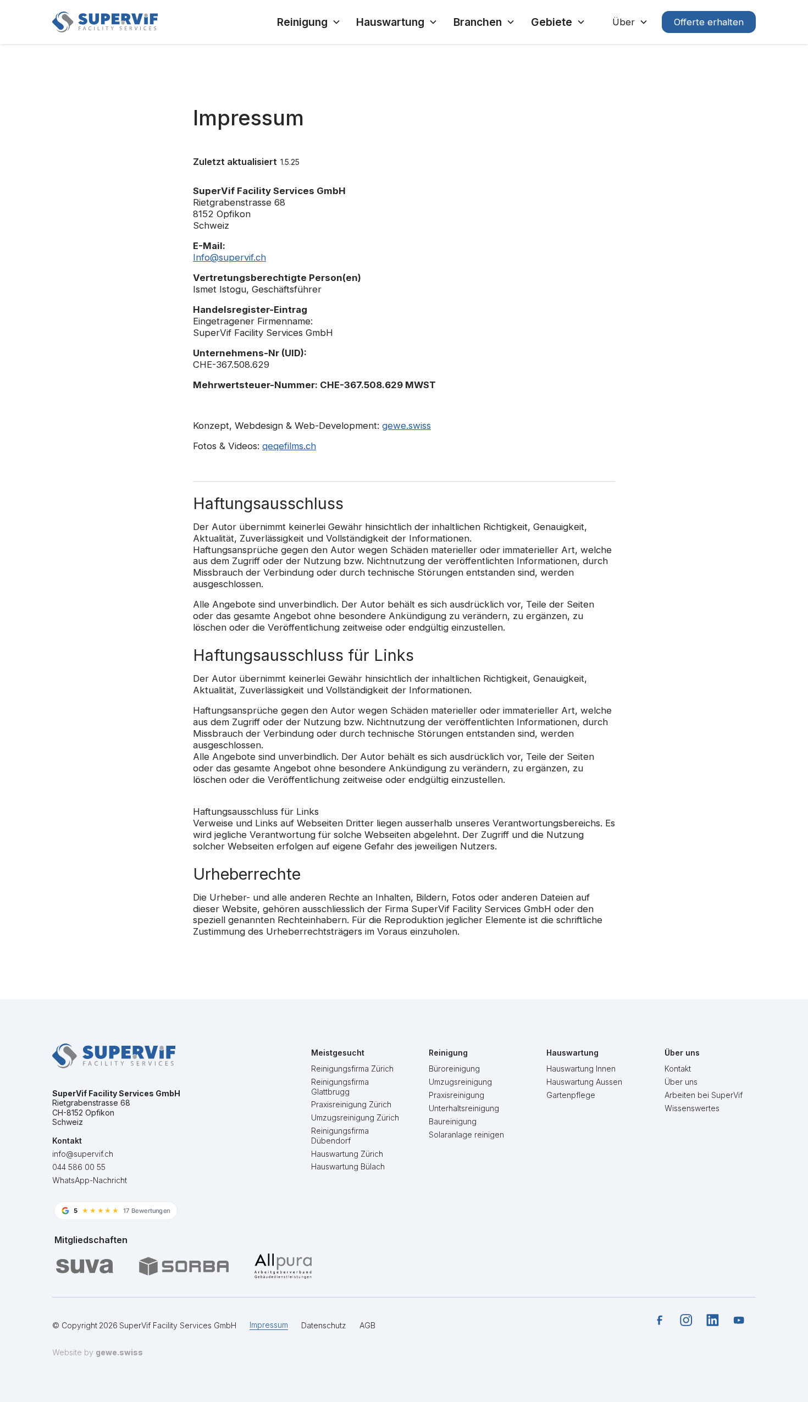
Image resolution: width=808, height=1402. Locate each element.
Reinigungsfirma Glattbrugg (340, 1086)
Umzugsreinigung (460, 1081)
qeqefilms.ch (289, 445)
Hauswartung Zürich (347, 1153)
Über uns (681, 1081)
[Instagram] (686, 1320)
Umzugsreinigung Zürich (355, 1117)
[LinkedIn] (712, 1320)
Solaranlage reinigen (466, 1134)
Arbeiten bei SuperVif (704, 1094)
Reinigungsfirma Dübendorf (340, 1135)
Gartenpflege (570, 1094)
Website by (97, 1352)
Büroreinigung (454, 1068)
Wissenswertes (692, 1107)
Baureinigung (453, 1120)
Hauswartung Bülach (348, 1166)
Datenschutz (323, 1325)
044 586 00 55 (79, 1167)
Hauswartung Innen (581, 1068)
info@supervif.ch (82, 1153)
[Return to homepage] (105, 22)
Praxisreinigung (456, 1094)
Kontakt (678, 1068)
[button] (309, 22)
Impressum (269, 1324)
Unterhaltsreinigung (464, 1107)
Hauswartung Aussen (584, 1081)
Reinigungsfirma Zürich (352, 1068)
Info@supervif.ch (229, 257)
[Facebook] (659, 1320)
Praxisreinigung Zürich (351, 1104)
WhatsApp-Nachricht (89, 1180)
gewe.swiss (406, 425)
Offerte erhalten (709, 21)
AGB (367, 1325)
